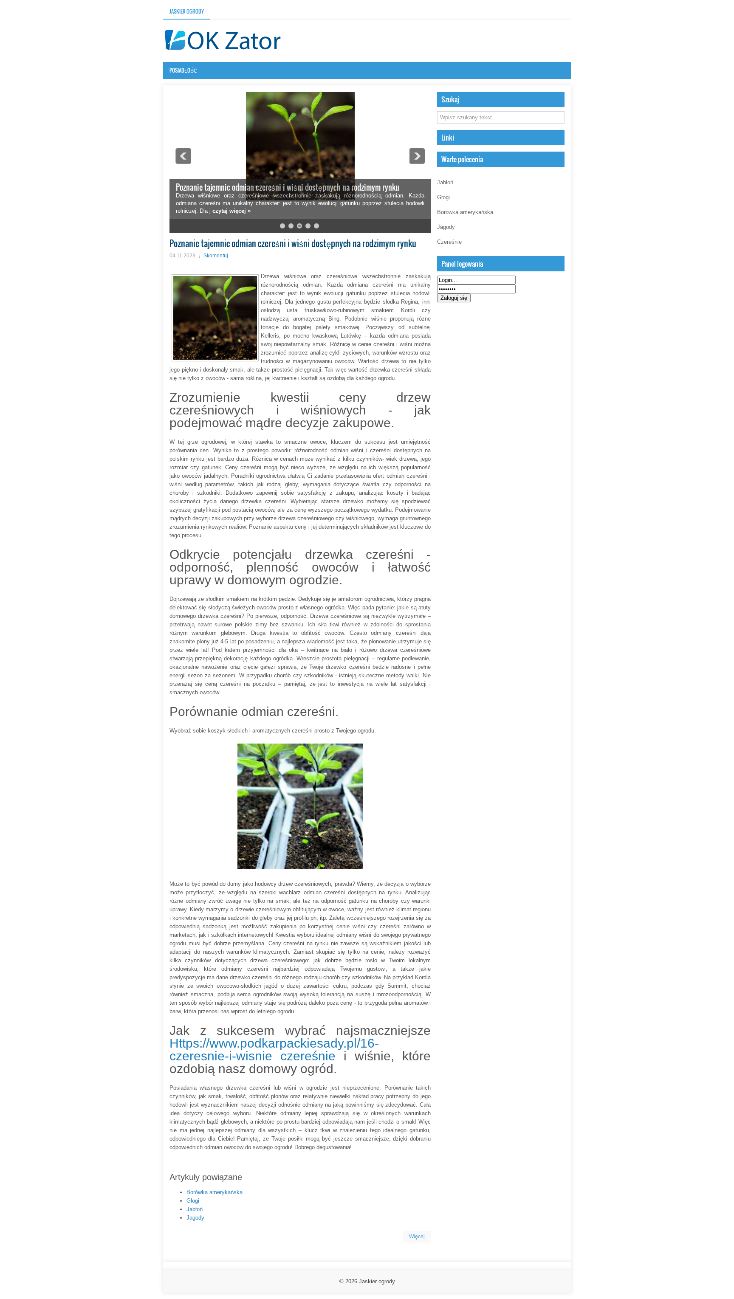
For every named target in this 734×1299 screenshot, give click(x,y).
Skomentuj (215, 256)
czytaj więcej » (231, 211)
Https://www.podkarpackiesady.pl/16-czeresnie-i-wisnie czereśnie (274, 1049)
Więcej (417, 1237)
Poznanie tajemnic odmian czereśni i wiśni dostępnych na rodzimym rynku (287, 187)
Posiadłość (183, 70)
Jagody (195, 1217)
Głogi (192, 1201)
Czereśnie (449, 242)
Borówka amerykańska (214, 1192)
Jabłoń (194, 1209)
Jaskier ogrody (186, 11)
